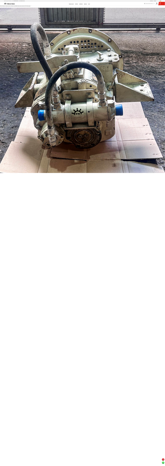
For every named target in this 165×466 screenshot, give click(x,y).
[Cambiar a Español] (160, 1)
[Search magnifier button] (144, 3)
